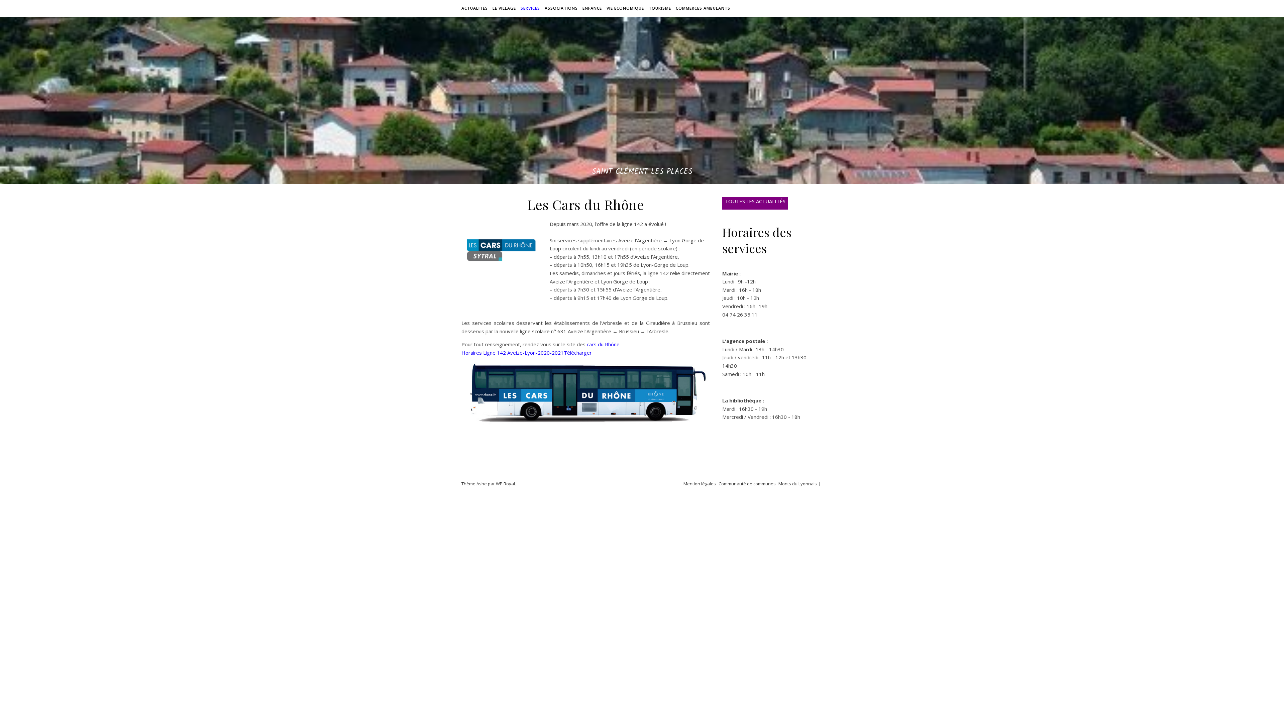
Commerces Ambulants (703, 8)
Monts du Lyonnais (797, 484)
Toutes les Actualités (755, 201)
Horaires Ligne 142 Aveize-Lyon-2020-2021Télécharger (526, 352)
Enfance (592, 8)
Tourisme (660, 8)
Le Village (504, 8)
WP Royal (505, 484)
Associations (561, 8)
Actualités (474, 8)
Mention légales (699, 484)
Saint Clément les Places (642, 172)
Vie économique (625, 8)
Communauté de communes (747, 484)
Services (530, 8)
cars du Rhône (603, 344)
